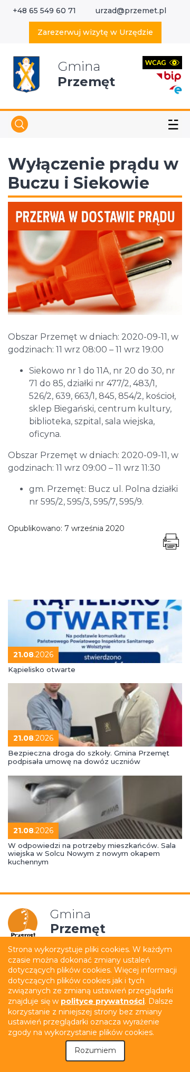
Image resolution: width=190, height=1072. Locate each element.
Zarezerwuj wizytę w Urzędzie (95, 32)
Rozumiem (95, 1050)
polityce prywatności (103, 1001)
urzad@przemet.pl (131, 10)
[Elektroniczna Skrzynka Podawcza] (175, 89)
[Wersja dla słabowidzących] (162, 62)
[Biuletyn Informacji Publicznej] (169, 75)
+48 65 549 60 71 (44, 10)
